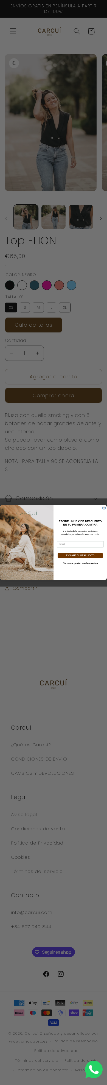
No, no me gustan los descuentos (80, 563)
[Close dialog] (104, 507)
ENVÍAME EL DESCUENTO (80, 555)
